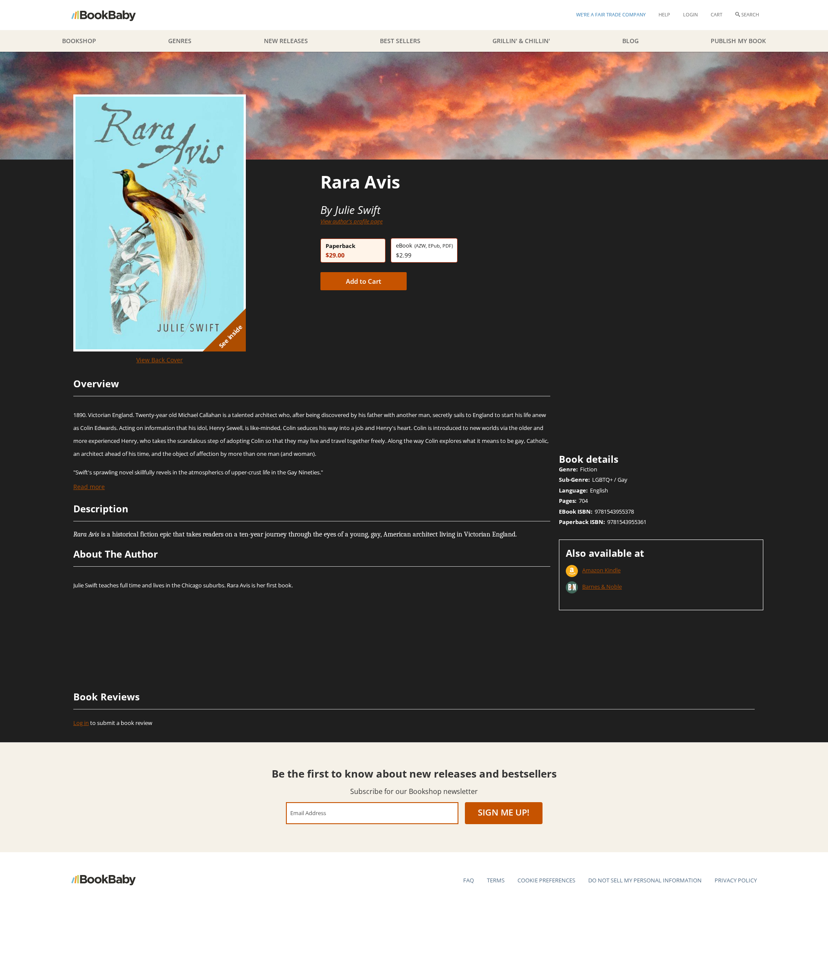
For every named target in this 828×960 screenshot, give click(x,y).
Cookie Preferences (546, 880)
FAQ (468, 880)
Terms (496, 880)
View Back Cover (159, 360)
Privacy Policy (736, 880)
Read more (89, 487)
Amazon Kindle (601, 570)
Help (664, 14)
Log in (81, 723)
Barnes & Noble (602, 586)
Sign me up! (504, 812)
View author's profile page (351, 221)
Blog (630, 41)
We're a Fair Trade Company (611, 14)
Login (690, 14)
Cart (716, 14)
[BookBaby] (111, 15)
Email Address (308, 812)
